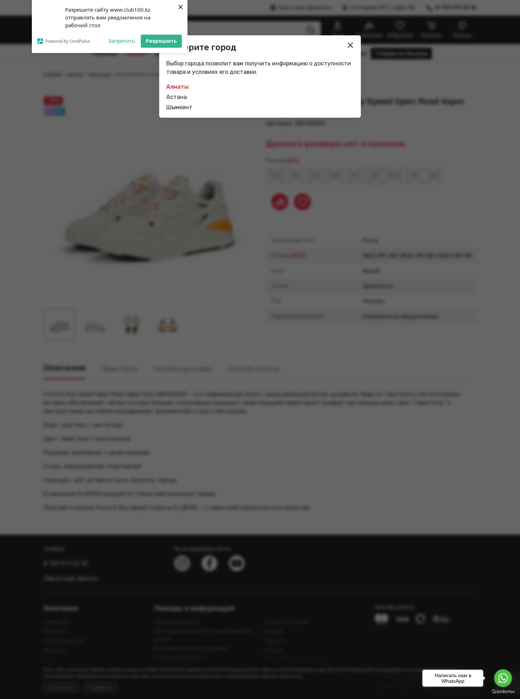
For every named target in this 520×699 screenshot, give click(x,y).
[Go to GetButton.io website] (503, 691)
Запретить (121, 40)
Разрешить (161, 40)
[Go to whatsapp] (503, 678)
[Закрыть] (350, 45)
